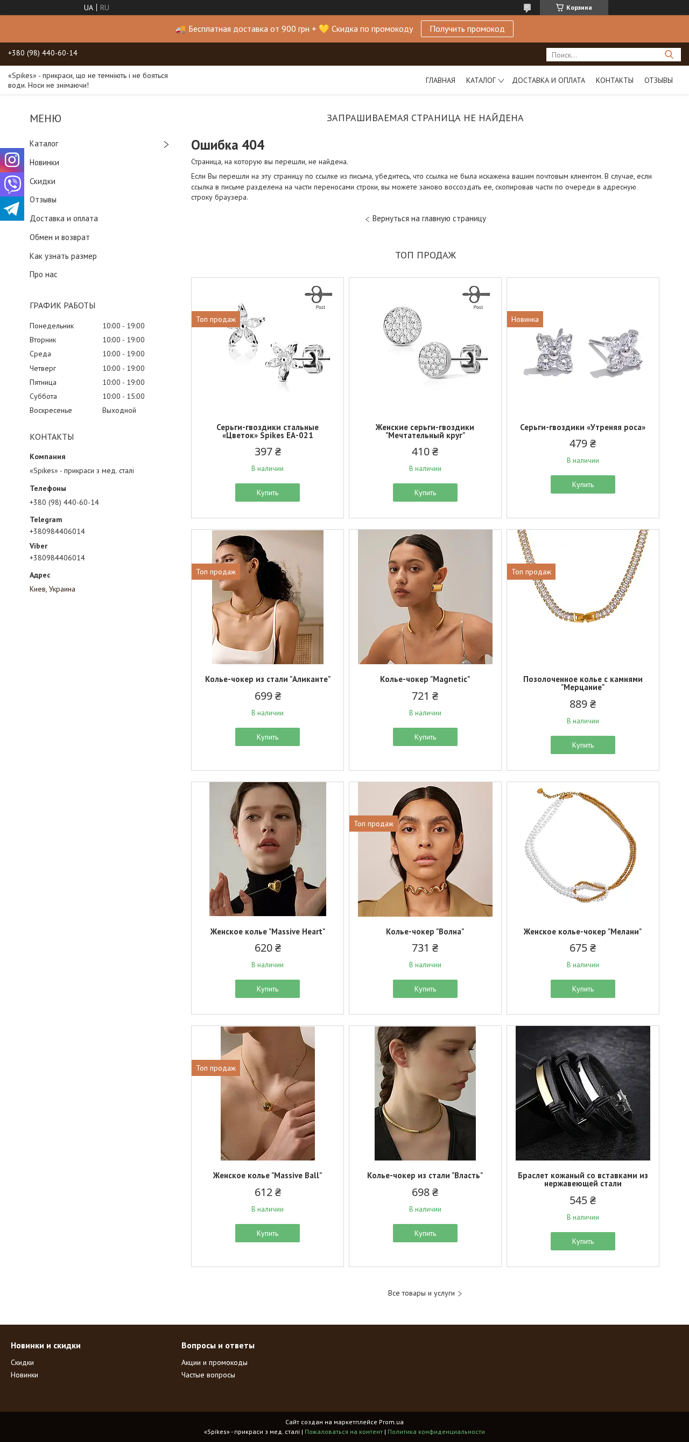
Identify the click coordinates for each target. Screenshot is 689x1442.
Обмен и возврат (60, 237)
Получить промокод (467, 28)
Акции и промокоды (214, 1362)
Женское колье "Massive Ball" (267, 1175)
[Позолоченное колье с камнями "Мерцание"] (583, 597)
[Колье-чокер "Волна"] (425, 849)
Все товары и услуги (421, 1293)
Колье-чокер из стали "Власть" (425, 1175)
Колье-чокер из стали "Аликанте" (268, 679)
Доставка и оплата (548, 80)
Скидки (42, 181)
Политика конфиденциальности (436, 1431)
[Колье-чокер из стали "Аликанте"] (267, 597)
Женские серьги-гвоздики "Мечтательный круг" (425, 431)
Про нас (44, 274)
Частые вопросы (208, 1375)
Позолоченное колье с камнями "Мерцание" (583, 683)
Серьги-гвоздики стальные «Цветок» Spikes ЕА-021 (267, 431)
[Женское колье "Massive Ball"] (267, 1093)
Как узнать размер (63, 256)
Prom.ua (391, 1422)
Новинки (44, 162)
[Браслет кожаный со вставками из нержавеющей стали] (583, 1093)
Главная (440, 80)
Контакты (615, 80)
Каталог (481, 80)
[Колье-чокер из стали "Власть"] (425, 1093)
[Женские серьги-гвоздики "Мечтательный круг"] (425, 345)
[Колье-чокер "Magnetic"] (425, 597)
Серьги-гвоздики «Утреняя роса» (582, 427)
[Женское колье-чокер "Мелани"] (583, 849)
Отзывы (658, 80)
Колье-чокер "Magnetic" (425, 679)
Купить (267, 492)
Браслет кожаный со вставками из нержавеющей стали (583, 1179)
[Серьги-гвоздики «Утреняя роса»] (583, 345)
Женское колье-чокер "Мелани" (583, 931)
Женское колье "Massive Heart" (267, 931)
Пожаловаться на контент (344, 1431)
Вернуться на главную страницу (429, 218)
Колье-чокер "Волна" (425, 931)
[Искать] (669, 54)
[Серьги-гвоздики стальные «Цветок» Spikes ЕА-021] (267, 345)
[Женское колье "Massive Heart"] (267, 849)
